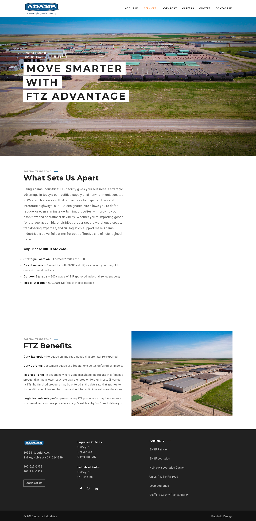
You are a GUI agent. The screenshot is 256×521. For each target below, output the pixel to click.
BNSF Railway (158, 449)
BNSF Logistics (159, 458)
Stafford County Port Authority (169, 494)
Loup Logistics (159, 485)
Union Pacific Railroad (163, 476)
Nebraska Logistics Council (167, 467)
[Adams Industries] (42, 8)
